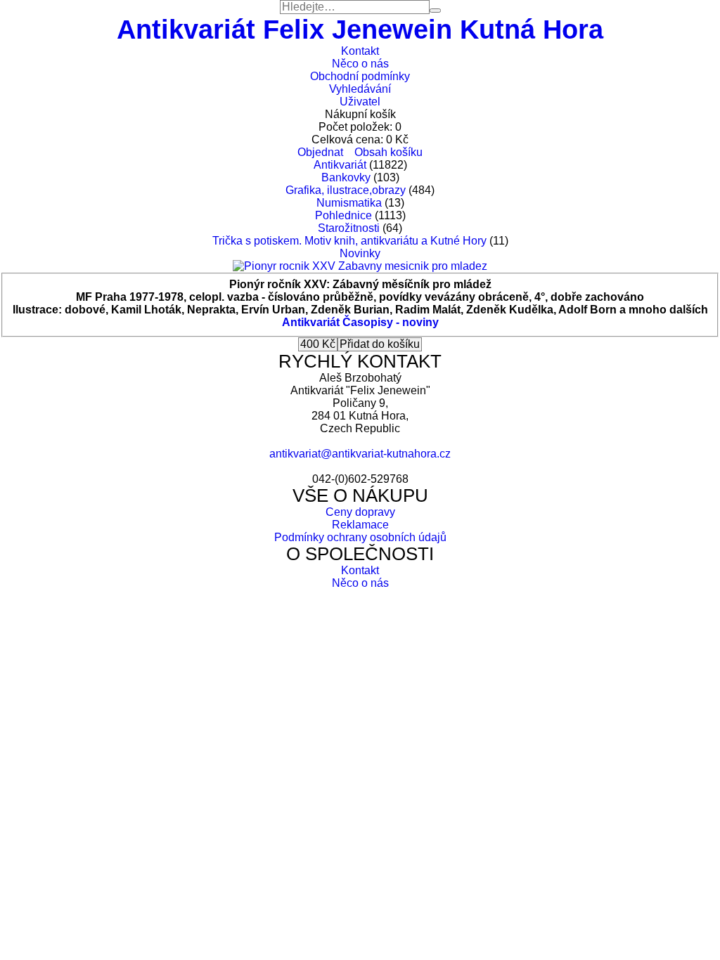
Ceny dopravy (360, 512)
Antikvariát (340, 165)
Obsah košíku (388, 152)
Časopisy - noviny (390, 322)
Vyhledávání (360, 89)
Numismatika (349, 203)
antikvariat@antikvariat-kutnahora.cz (360, 454)
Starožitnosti (349, 228)
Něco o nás (360, 64)
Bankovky (346, 177)
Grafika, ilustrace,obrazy (345, 190)
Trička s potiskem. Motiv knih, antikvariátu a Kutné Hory (349, 241)
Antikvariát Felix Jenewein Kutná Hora (360, 29)
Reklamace (360, 525)
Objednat (320, 152)
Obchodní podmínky (360, 76)
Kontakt (360, 51)
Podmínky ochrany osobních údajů (360, 537)
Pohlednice (343, 215)
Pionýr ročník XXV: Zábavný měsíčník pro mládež (360, 284)
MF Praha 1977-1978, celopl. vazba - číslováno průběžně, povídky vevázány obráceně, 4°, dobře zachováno (360, 297)
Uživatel (360, 102)
